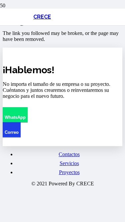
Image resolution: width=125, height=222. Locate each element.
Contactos (69, 154)
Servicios (69, 163)
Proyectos (69, 172)
